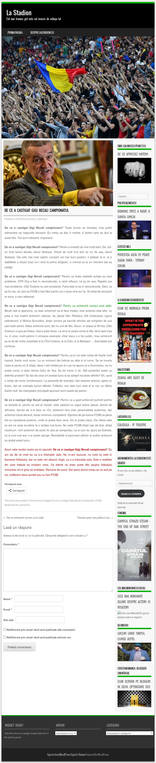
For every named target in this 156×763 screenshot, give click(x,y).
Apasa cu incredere (131, 493)
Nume (7, 599)
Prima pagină (15, 33)
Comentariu (11, 544)
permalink (24, 504)
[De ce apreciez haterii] (134, 182)
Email (7, 609)
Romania (35, 500)
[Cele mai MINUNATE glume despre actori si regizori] (134, 617)
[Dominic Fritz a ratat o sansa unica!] (134, 238)
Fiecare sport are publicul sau (95, 517)
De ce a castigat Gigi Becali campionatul (73, 500)
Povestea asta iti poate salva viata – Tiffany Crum (134, 260)
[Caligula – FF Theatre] (134, 450)
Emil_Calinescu (39, 218)
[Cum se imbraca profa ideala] (134, 361)
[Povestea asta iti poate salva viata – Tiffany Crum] (134, 286)
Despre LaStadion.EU (42, 33)
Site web (8, 620)
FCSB (98, 500)
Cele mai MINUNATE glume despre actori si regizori (134, 602)
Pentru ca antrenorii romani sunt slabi (87, 306)
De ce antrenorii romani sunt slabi (23, 517)
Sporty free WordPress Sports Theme (66, 755)
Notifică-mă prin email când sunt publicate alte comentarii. (41, 629)
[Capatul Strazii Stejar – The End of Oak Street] (134, 579)
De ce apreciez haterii (133, 154)
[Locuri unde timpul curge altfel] (134, 660)
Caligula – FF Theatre (132, 424)
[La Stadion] (78, 70)
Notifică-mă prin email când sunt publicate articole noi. (39, 637)
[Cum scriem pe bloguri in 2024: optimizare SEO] (134, 706)
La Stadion (19, 12)
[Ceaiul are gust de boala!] (134, 408)
